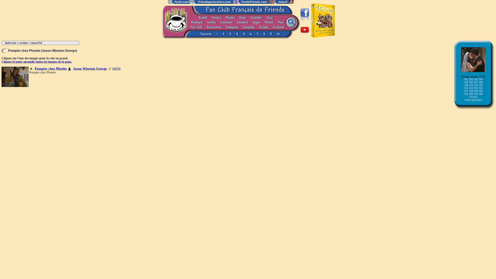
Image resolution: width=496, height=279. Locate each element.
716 (481, 88)
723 (476, 94)
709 (466, 85)
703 (476, 79)
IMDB (116, 68)
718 (471, 91)
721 (466, 94)
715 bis (473, 97)
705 (466, 82)
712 (481, 85)
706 (471, 82)
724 (481, 94)
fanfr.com (10, 42)
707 (476, 82)
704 (481, 79)
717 (466, 91)
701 (466, 79)
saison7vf (36, 42)
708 (481, 82)
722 (471, 94)
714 (471, 88)
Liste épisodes (473, 99)
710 (471, 85)
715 (476, 88)
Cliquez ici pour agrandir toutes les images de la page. (37, 61)
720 (481, 91)
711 (476, 85)
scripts (23, 42)
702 (471, 79)
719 (476, 91)
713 (466, 88)
